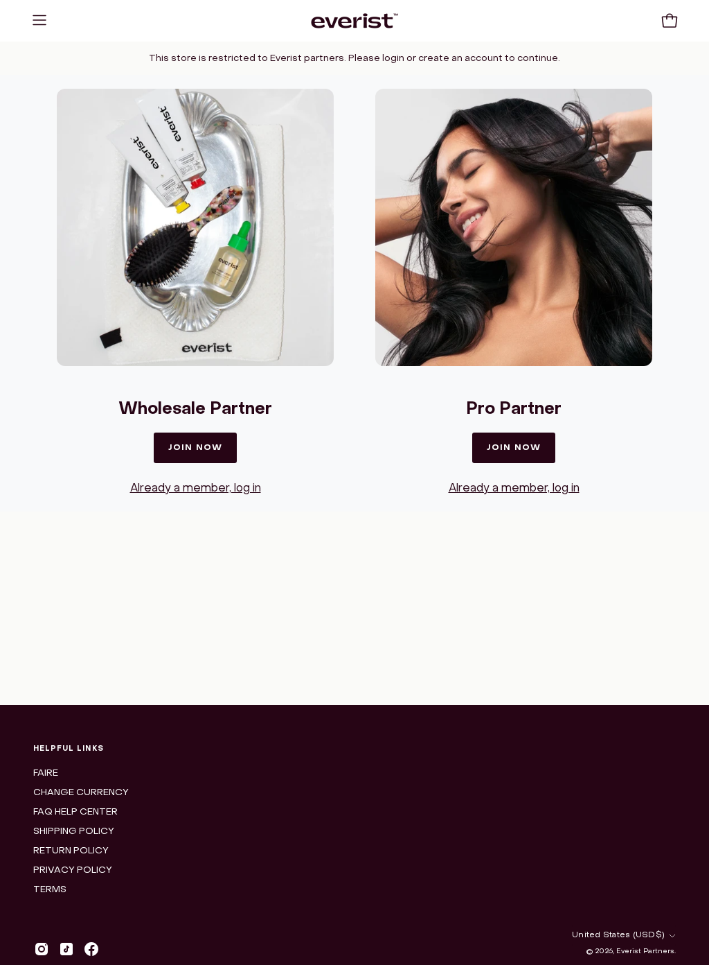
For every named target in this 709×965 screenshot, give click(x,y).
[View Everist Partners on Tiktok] (61, 949)
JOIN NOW (195, 448)
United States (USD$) (618, 935)
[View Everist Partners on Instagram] (36, 949)
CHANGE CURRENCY (81, 792)
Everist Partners (645, 951)
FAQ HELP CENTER (75, 812)
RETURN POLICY (71, 850)
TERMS (49, 889)
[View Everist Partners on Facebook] (86, 949)
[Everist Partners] (354, 20)
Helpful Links (68, 748)
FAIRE (45, 773)
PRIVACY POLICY (72, 870)
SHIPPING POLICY (73, 831)
